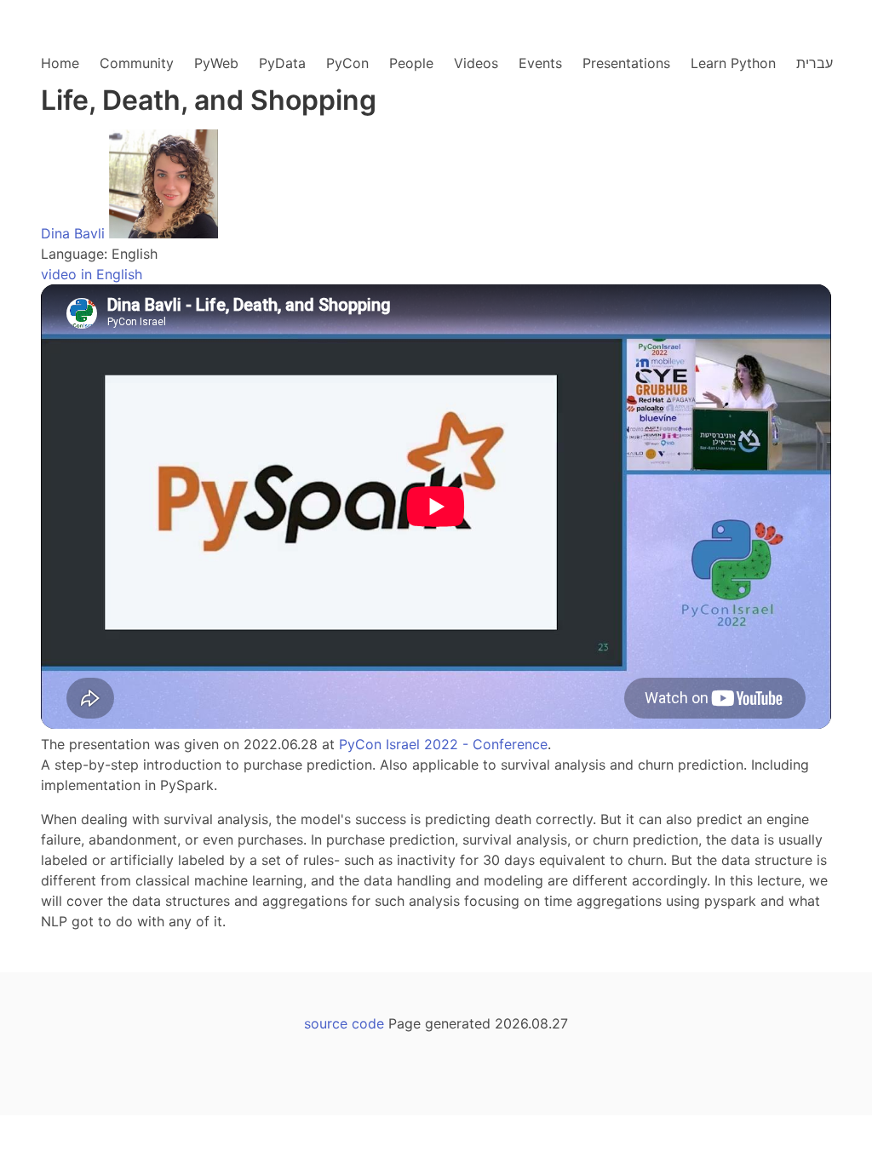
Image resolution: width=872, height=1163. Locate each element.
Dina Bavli (73, 233)
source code (344, 1023)
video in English (91, 274)
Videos (476, 63)
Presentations (626, 63)
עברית (814, 63)
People (411, 63)
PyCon (347, 63)
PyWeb (216, 63)
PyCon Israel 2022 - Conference (443, 744)
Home (60, 63)
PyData (282, 63)
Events (540, 63)
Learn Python (733, 63)
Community (137, 63)
